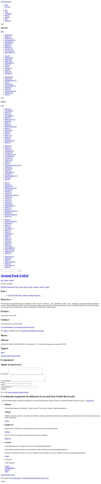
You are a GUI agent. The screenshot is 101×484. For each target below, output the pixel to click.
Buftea (8, 142)
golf (7, 66)
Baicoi (8, 118)
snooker (9, 84)
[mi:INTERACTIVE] (8, 475)
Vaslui (8, 263)
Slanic (8, 237)
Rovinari (8, 223)
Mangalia (9, 186)
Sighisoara (9, 234)
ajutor (6, 471)
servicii (7, 15)
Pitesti (8, 207)
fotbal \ (7, 280)
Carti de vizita (44, 478)
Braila (8, 132)
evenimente (8, 13)
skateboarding (10, 80)
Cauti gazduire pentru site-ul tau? (24, 327)
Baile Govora (10, 119)
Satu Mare (9, 228)
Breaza (8, 137)
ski (7, 82)
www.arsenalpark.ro (7, 327)
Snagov (8, 239)
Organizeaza (90, 400)
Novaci (8, 193)
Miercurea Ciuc (11, 188)
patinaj (8, 79)
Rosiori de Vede (11, 221)
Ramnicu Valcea (11, 214)
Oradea (8, 197)
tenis (8, 89)
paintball (9, 77)
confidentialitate (10, 468)
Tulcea (8, 258)
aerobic (8, 35)
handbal (8, 68)
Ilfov (7, 183)
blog (6, 19)
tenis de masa (10, 91)
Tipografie (36, 478)
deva (7, 163)
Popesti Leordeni (11, 211)
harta (6, 12)
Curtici (8, 162)
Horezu (8, 177)
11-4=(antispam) (6, 387)
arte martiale (10, 40)
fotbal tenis (9, 63)
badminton (9, 42)
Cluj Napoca (10, 154)
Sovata (8, 241)
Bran (7, 133)
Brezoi (8, 139)
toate (2, 31)
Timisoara (9, 251)
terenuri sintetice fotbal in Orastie (18, 392)
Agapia (8, 109)
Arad (8, 112)
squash (8, 87)
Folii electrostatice (15, 478)
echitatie (9, 58)
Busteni (8, 146)
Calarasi (8, 149)
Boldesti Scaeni (11, 126)
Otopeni (8, 202)
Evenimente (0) (10, 287)
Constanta (9, 156)
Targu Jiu (9, 246)
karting (8, 72)
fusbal (8, 65)
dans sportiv (10, 52)
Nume (3, 382)
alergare (9, 38)
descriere (36, 287)
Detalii (3, 287)
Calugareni (9, 151)
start (6, 10)
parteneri (7, 470)
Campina (9, 153)
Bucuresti (9, 141)
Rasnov (8, 216)
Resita (8, 219)
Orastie (8, 198)
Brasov (8, 135)
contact (47, 287)
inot (7, 70)
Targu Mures (10, 248)
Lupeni (8, 184)
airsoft (8, 36)
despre (7, 421)
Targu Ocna (9, 249)
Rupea (8, 225)
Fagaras (8, 167)
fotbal (8, 61)
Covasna (8, 158)
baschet (8, 44)
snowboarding (10, 86)
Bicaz (7, 123)
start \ (2, 280)
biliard (8, 47)
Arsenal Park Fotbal (14, 275)
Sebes (8, 230)
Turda (8, 260)
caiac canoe (9, 51)
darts (7, 56)
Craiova (9, 160)
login (6, 5)
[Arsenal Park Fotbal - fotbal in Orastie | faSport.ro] (24, 295)
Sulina (8, 244)
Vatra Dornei (10, 265)
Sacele (8, 227)
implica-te (8, 20)
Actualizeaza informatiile (28, 331)
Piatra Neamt (10, 206)
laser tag (8, 73)
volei (7, 94)
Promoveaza (40, 331)
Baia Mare (9, 116)
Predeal (8, 213)
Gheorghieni (10, 172)
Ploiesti (8, 209)
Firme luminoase (27, 478)
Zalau (7, 267)
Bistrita (8, 125)
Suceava (8, 242)
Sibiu (8, 232)
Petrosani (9, 204)
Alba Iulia (9, 111)
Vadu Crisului (10, 262)
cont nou (7, 7)
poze (16, 287)
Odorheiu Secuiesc (12, 195)
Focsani (9, 169)
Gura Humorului (11, 176)
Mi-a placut (4, 374)
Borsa (8, 128)
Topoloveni (9, 256)
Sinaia (8, 235)
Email (2, 384)
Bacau (8, 114)
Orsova (8, 200)
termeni (7, 466)
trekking (9, 93)
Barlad (8, 121)
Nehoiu (8, 191)
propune (7, 17)
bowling (9, 49)
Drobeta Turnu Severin (13, 165)
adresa (25, 287)
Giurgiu (8, 174)
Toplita (8, 253)
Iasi (7, 179)
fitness (8, 59)
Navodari (9, 190)
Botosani (8, 130)
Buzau (8, 147)
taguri (30, 287)
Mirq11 (6, 331)
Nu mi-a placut (5, 381)
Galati (8, 170)
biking (8, 45)
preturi (42, 287)
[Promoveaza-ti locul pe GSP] (10, 356)
